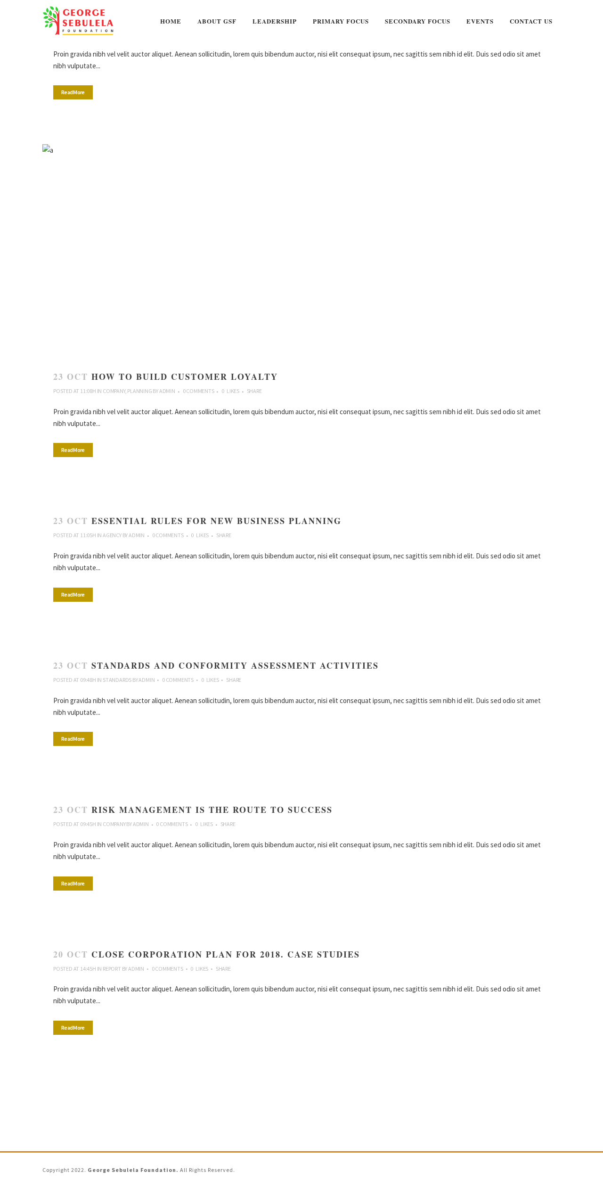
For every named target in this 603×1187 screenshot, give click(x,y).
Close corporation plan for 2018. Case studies (225, 954)
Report (112, 968)
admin (167, 390)
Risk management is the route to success (212, 809)
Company (114, 390)
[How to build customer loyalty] (301, 251)
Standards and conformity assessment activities (235, 665)
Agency (112, 535)
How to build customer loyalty (184, 376)
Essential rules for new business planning (216, 521)
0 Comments (198, 390)
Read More (73, 92)
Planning (139, 390)
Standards (117, 679)
